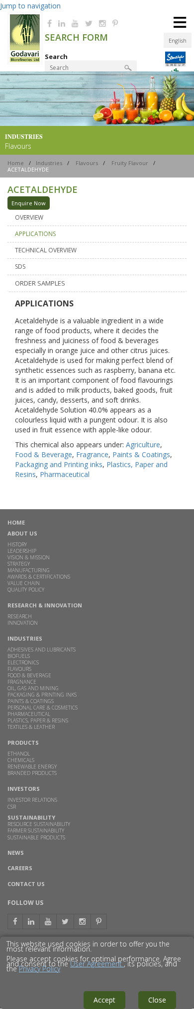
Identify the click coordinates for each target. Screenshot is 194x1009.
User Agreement (97, 963)
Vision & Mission (28, 557)
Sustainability (31, 817)
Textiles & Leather (31, 726)
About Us (22, 533)
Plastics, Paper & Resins (37, 720)
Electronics (23, 662)
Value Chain (23, 583)
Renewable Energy (32, 766)
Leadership (21, 550)
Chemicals (20, 760)
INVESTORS (23, 788)
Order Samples (40, 283)
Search (56, 56)
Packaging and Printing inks (58, 464)
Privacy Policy (39, 968)
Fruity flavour (129, 163)
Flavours (87, 163)
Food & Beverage (43, 454)
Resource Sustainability (38, 824)
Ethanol (18, 753)
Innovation (22, 622)
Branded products (32, 773)
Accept (104, 1000)
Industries (49, 163)
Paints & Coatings (141, 454)
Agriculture (143, 444)
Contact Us (26, 884)
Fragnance (21, 681)
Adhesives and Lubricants (41, 649)
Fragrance (92, 454)
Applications (35, 234)
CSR (11, 806)
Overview (29, 217)
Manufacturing (28, 570)
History (17, 544)
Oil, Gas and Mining (33, 688)
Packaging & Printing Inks (42, 694)
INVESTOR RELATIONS (32, 799)
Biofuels (18, 656)
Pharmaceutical (65, 474)
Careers (19, 868)
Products (23, 742)
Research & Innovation (44, 605)
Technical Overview (46, 250)
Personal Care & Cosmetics (42, 707)
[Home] (24, 62)
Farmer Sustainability (35, 830)
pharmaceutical (28, 714)
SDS (20, 266)
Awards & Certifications (38, 576)
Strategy (18, 563)
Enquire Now (28, 203)
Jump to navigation (30, 5)
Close (157, 1000)
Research (19, 616)
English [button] (178, 40)
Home (15, 163)
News (15, 853)
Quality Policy (25, 589)
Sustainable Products (36, 838)
